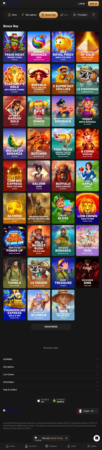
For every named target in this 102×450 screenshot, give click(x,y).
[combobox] (88, 411)
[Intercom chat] (97, 438)
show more (51, 326)
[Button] (66, 438)
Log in (81, 4)
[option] (12, 15)
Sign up (93, 4)
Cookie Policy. (56, 438)
